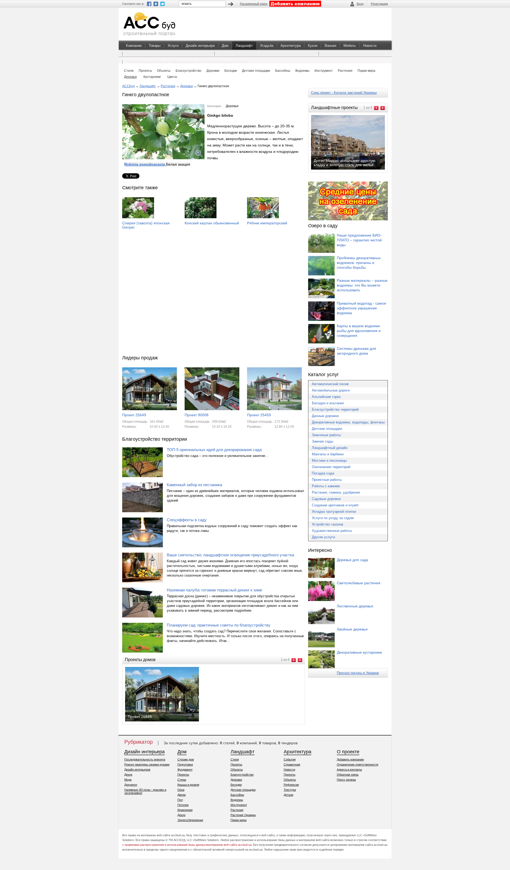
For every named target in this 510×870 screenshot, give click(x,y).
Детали (288, 794)
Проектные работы (327, 480)
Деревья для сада (352, 560)
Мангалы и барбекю (328, 454)
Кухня (312, 46)
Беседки (236, 784)
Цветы (172, 77)
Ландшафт (244, 46)
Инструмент (239, 804)
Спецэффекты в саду (187, 520)
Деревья (130, 77)
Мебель (349, 46)
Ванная (330, 46)
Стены (181, 779)
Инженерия (185, 810)
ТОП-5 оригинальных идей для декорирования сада (214, 449)
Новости (369, 46)
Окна (180, 789)
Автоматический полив (330, 384)
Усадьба (266, 46)
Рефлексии (291, 784)
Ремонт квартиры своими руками (146, 764)
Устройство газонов (327, 524)
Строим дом (185, 759)
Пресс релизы (346, 779)
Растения (168, 86)
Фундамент (185, 769)
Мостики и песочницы (329, 461)
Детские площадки (327, 429)
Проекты (183, 774)
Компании (134, 46)
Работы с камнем (326, 486)
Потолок (183, 804)
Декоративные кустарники (359, 652)
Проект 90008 (197, 415)
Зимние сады (322, 441)
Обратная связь (348, 774)
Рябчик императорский (267, 223)
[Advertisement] (214, 298)
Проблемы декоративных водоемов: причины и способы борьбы (359, 263)
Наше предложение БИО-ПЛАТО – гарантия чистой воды (359, 240)
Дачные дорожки (325, 416)
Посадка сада (323, 473)
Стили (235, 759)
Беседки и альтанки (328, 403)
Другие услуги (323, 537)
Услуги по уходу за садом (333, 518)
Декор (128, 774)
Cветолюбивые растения (358, 583)
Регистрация (379, 3)
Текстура (290, 789)
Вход (360, 3)
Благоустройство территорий (335, 409)
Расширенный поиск (253, 3)
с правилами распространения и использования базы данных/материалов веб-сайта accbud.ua (187, 844)
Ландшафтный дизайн (329, 448)
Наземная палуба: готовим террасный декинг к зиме (214, 590)
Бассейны (237, 794)
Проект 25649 (134, 415)
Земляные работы (326, 435)
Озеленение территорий (331, 467)
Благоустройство (242, 774)
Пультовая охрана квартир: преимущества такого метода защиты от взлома (187, 62)
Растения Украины (243, 815)
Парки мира (238, 820)
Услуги (173, 46)
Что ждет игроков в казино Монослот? (353, 54)
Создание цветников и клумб (335, 505)
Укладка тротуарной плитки (334, 512)
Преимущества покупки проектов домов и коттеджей (168, 54)
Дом (225, 46)
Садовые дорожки (326, 499)
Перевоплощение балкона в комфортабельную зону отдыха (266, 54)
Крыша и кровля (188, 784)
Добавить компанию (350, 759)
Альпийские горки (326, 397)
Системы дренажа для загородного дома (356, 350)
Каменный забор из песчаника (194, 484)
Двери (181, 794)
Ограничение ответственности (357, 764)
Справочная (292, 764)
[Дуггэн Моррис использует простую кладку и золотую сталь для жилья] (352, 169)
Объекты (237, 769)
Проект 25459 (259, 415)
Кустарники (152, 77)
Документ (130, 784)
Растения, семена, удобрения (336, 492)
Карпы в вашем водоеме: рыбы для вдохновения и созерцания (359, 331)
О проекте (348, 751)
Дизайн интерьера (200, 46)
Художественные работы (332, 531)
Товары (154, 46)
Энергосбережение (190, 820)
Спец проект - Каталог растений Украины (344, 93)
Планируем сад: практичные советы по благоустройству (218, 625)
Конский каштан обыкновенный (212, 223)
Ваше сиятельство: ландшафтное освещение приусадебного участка (230, 555)
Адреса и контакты (349, 769)
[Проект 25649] (166, 721)
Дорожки (236, 779)
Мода (127, 779)
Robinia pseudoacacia (145, 164)
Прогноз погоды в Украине (358, 673)
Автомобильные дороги (331, 390)
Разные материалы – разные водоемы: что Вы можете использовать (362, 285)
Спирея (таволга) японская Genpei (146, 225)
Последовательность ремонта (144, 759)
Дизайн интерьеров (137, 769)
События (290, 759)
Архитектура (290, 46)
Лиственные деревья (355, 606)
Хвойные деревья (352, 629)
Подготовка (185, 764)
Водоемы (237, 799)
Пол (180, 799)
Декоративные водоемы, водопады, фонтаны (348, 422)
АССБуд (128, 86)
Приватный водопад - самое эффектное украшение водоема (361, 308)
